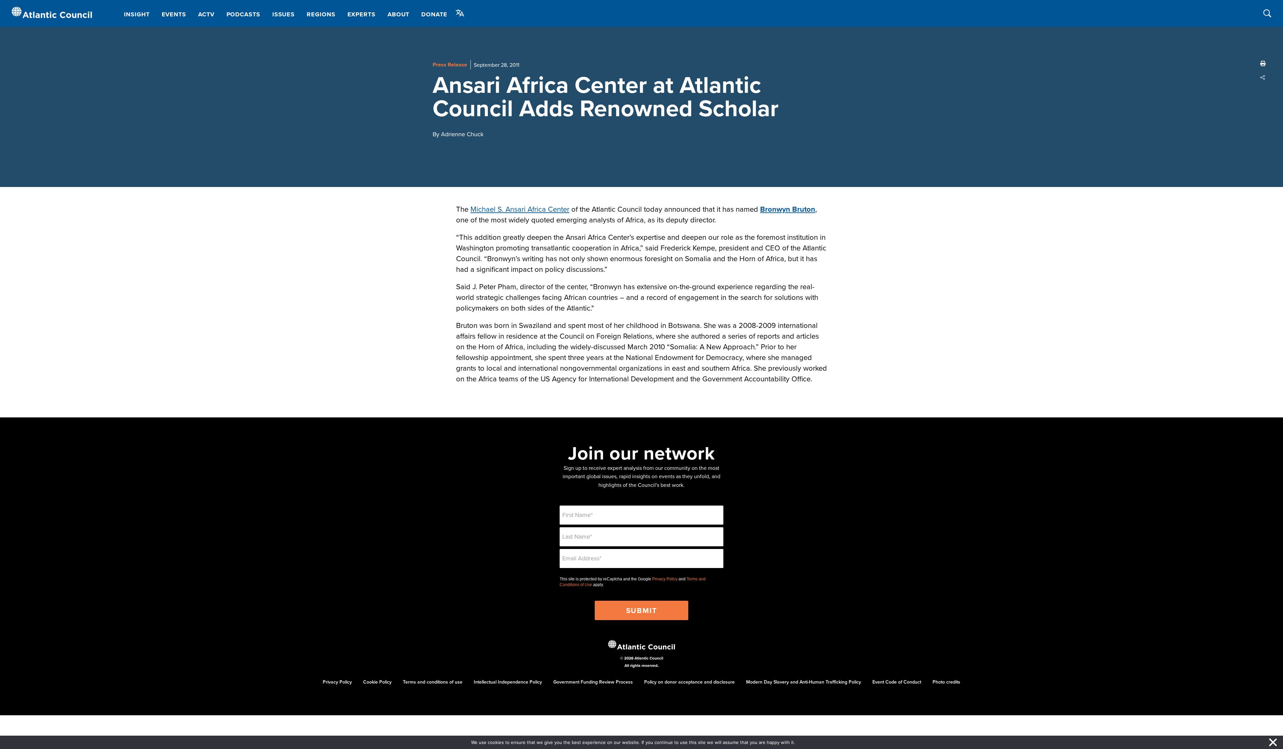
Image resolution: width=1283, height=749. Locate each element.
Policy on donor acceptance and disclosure (689, 682)
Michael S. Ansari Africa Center (519, 209)
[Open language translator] (460, 13)
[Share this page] (1263, 77)
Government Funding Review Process (593, 682)
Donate (434, 14)
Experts (361, 14)
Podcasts (243, 14)
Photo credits (946, 682)
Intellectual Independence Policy (508, 682)
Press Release (450, 64)
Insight (136, 14)
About (399, 14)
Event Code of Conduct (896, 682)
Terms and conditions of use (432, 682)
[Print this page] (1263, 63)
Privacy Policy (665, 579)
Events (174, 14)
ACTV (206, 14)
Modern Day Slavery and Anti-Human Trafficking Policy (803, 682)
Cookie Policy (377, 682)
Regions (321, 14)
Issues (283, 14)
